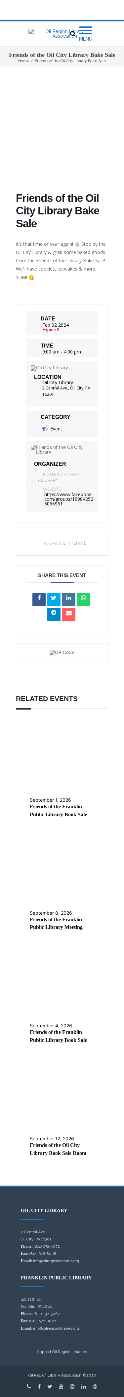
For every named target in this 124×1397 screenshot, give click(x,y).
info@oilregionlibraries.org (56, 1261)
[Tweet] (54, 599)
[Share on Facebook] (39, 599)
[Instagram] (72, 1386)
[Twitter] (50, 1386)
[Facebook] (39, 1386)
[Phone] (28, 1386)
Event (56, 428)
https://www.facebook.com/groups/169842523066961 (68, 499)
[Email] (68, 614)
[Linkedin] (68, 599)
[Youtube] (61, 1386)
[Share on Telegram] (54, 614)
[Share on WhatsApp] (83, 599)
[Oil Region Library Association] (62, 33)
